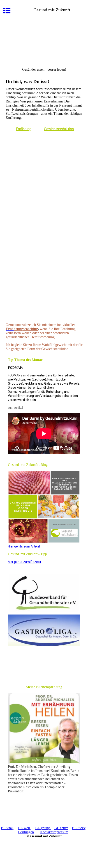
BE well (24, 828)
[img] (44, 42)
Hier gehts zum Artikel (24, 546)
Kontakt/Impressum (54, 832)
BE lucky (79, 828)
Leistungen (26, 832)
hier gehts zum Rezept (24, 562)
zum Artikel (16, 407)
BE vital (7, 828)
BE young (42, 828)
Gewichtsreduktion (59, 129)
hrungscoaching (26, 329)
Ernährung (23, 129)
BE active (61, 828)
